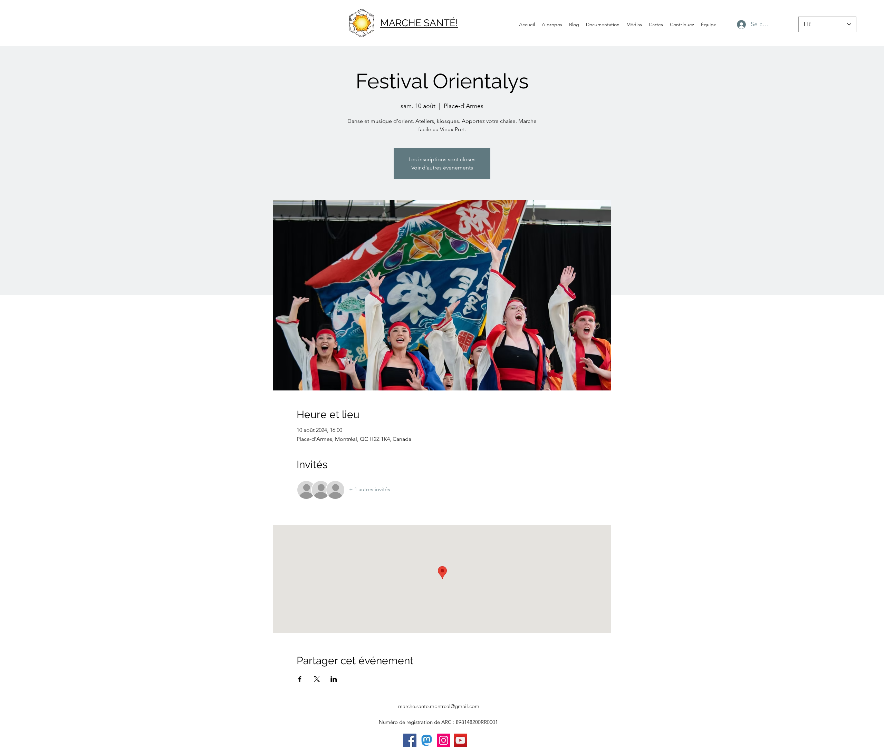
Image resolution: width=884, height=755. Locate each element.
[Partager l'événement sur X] (317, 679)
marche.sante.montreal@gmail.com (438, 706)
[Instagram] (443, 740)
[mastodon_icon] (426, 740)
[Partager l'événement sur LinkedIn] (333, 679)
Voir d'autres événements (442, 167)
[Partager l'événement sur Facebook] (300, 679)
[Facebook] (409, 740)
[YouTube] (460, 740)
